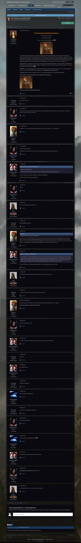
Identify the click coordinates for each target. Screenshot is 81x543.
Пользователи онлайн (37, 9)
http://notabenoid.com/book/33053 (44, 74)
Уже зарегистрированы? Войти (58, 2)
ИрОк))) (13, 292)
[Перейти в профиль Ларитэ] (13, 131)
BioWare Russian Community (18, 2)
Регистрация (70, 2)
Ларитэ (13, 138)
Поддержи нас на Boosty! (49, 5)
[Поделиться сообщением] (72, 30)
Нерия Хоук (13, 118)
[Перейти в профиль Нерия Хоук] (13, 112)
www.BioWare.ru (12, 5)
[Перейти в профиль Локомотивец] (13, 167)
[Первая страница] (8, 27)
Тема (28, 539)
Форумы (9, 9)
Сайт (31, 5)
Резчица (13, 100)
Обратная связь (49, 539)
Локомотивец (13, 172)
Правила (21, 9)
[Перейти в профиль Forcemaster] (13, 394)
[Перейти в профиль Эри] (13, 205)
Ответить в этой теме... (20, 514)
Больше (59, 7)
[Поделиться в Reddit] (8, 525)
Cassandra (16, 19)
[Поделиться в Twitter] (10, 525)
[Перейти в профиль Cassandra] (9, 19)
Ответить (68, 23)
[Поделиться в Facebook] (12, 525)
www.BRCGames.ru (22, 5)
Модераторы (27, 9)
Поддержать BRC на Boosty (40, 15)
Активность (37, 5)
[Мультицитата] (20, 93)
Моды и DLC (27, 19)
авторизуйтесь (47, 509)
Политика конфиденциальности (38, 539)
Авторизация (61, 17)
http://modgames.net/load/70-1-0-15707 (28, 470)
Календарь (15, 9)
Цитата (23, 93)
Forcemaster (13, 399)
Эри (13, 211)
